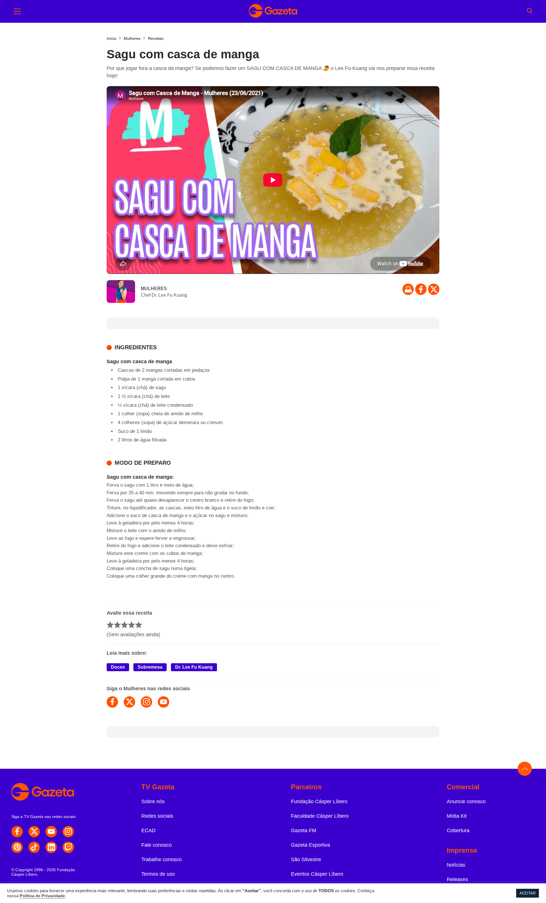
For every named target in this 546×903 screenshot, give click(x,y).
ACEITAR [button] (527, 893)
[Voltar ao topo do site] (525, 769)
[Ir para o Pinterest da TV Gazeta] (17, 847)
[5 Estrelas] (138, 624)
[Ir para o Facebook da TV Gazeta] (421, 289)
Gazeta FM (303, 830)
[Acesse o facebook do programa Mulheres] (112, 702)
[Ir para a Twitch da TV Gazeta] (68, 847)
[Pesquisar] (529, 11)
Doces (118, 667)
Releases (457, 879)
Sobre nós (153, 801)
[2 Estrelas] (117, 624)
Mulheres (154, 288)
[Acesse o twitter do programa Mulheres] (129, 702)
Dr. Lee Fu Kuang (194, 667)
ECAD (148, 830)
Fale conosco (156, 845)
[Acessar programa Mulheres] (121, 292)
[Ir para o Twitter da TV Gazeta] (433, 289)
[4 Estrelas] (131, 624)
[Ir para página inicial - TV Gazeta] (273, 11)
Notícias (456, 865)
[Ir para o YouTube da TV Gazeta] (51, 831)
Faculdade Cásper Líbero (320, 816)
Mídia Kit (457, 816)
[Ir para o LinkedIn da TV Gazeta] (51, 847)
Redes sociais (157, 816)
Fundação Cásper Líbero (319, 801)
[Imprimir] (408, 289)
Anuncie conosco (466, 801)
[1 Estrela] (110, 624)
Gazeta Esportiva (310, 845)
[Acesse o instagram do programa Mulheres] (146, 702)
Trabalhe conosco (161, 859)
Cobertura (458, 830)
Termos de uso (158, 874)
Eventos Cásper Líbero (317, 874)
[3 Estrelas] (124, 624)
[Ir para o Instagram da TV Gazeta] (68, 831)
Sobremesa (150, 667)
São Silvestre (306, 859)
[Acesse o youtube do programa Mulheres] (163, 702)
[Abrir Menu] (17, 11)
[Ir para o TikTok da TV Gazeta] (34, 847)
